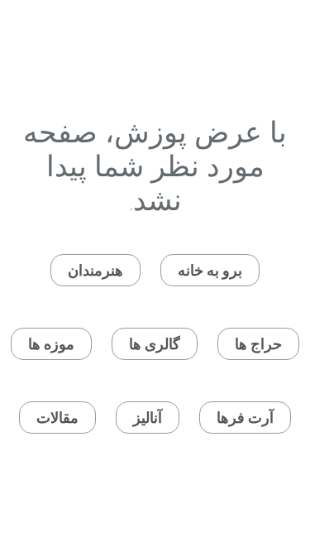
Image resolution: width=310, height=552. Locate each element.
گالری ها (154, 344)
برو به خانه (210, 270)
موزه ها (51, 344)
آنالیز (147, 417)
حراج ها (258, 344)
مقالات (57, 417)
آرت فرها (245, 417)
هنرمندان (95, 270)
